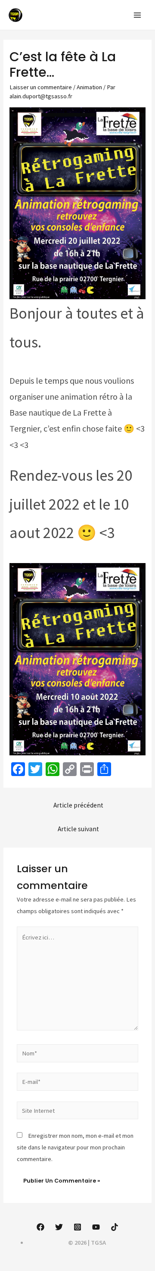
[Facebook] (40, 1227)
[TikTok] (114, 1227)
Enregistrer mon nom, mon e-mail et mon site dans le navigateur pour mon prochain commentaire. (75, 1147)
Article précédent (78, 805)
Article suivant (78, 829)
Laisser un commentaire (40, 87)
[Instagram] (77, 1227)
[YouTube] (96, 1227)
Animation (89, 87)
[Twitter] (59, 1227)
